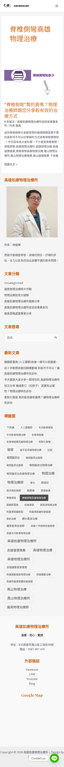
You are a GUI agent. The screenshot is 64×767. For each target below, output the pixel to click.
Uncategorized (13, 283)
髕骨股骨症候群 (16, 525)
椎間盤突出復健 (34, 457)
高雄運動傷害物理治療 (18, 574)
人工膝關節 (26, 427)
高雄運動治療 (43, 574)
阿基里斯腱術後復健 (40, 511)
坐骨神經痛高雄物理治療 (19, 441)
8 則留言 (9, 122)
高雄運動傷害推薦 (17, 567)
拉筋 (49, 449)
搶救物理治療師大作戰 (18, 289)
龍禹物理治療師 (18, 607)
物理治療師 (15, 482)
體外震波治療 (30, 518)
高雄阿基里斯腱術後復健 (19, 581)
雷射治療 (11, 518)
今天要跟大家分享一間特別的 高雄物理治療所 (32, 379)
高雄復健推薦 (16, 550)
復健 (10, 449)
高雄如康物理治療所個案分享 (22, 301)
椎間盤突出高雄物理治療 (21, 473)
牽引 (32, 482)
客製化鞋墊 (45, 441)
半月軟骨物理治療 (16, 434)
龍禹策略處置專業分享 (18, 313)
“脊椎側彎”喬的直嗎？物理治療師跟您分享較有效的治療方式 (31, 110)
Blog (32, 683)
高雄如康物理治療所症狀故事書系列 (26, 307)
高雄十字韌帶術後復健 (43, 525)
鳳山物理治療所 (18, 598)
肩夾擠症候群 (13, 490)
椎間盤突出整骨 (14, 465)
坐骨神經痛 (38, 434)
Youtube (32, 679)
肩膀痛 (31, 490)
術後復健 (29, 504)
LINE (32, 674)
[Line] (54, 758)
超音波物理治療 (48, 504)
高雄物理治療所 (18, 559)
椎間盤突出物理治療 (40, 465)
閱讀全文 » (10, 164)
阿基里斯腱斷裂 (14, 511)
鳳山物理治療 (17, 589)
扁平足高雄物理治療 (30, 449)
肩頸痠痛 (45, 490)
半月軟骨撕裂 (46, 427)
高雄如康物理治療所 (21, 6)
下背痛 (10, 427)
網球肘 (45, 482)
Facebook (32, 670)
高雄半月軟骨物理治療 (18, 533)
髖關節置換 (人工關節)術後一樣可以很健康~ (31, 362)
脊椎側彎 (11, 497)
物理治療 (48, 473)
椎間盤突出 (13, 457)
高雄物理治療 (42, 550)
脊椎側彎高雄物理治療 (34, 497)
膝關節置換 (12, 504)
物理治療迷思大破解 (16, 295)
